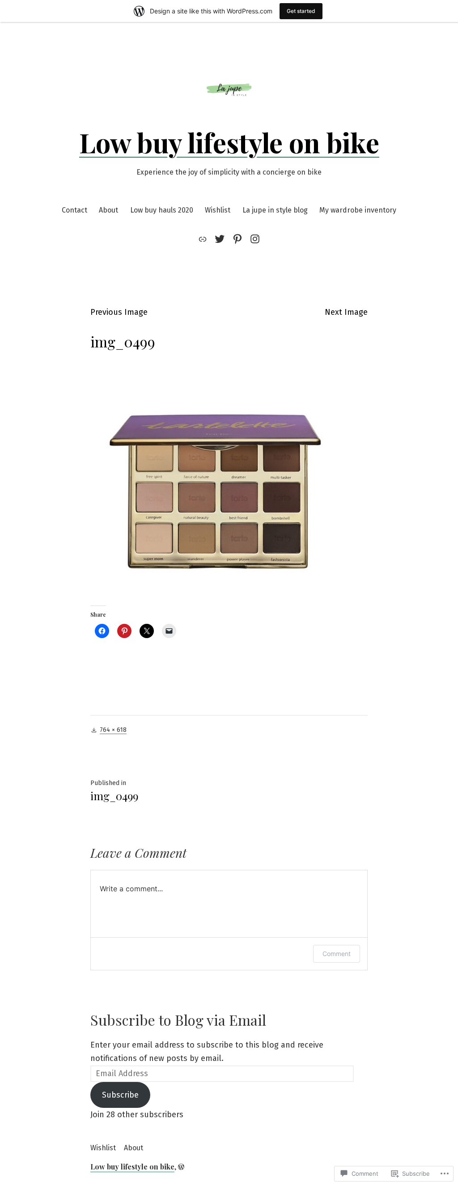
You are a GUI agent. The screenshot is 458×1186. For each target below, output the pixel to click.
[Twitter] (220, 239)
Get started (301, 11)
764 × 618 (113, 730)
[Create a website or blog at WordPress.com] (181, 1166)
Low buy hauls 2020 (161, 210)
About (108, 210)
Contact (74, 210)
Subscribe (120, 1095)
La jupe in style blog (275, 210)
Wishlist (217, 210)
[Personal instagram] (253, 239)
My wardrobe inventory (357, 210)
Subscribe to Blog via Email (178, 1019)
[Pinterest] (237, 239)
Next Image (346, 312)
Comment (336, 953)
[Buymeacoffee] (204, 239)
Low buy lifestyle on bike (229, 142)
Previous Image (119, 312)
